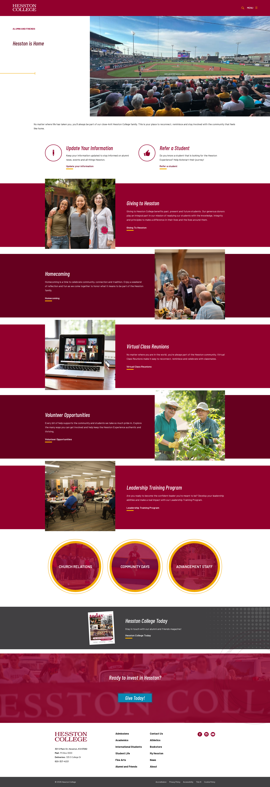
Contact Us (156, 733)
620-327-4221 (62, 761)
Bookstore (156, 746)
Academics (121, 740)
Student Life (122, 753)
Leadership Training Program (143, 507)
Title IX (198, 782)
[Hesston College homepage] (24, 7)
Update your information (80, 166)
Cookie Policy (209, 782)
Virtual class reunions (139, 366)
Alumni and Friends (126, 766)
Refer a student (168, 166)
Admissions (122, 733)
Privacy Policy (174, 782)
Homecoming (52, 298)
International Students (128, 746)
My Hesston (156, 753)
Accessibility (188, 782)
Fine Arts (120, 759)
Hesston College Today (138, 635)
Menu (250, 7)
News (153, 759)
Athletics (155, 740)
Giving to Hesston (137, 227)
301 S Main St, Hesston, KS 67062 (71, 748)
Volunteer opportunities (58, 439)
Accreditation (161, 782)
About (153, 766)
